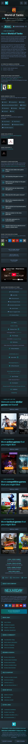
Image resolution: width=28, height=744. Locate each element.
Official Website (15, 291)
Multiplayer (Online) (18, 124)
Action (5, 102)
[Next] (25, 423)
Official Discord (15, 298)
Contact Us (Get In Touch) (10, 677)
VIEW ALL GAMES (14, 409)
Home (6, 577)
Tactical (6, 111)
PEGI (2, 78)
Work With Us (7, 697)
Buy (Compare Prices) (15, 301)
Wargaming (10, 135)
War (13, 111)
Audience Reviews (19, 26)
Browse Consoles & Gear (10, 665)
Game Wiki (14, 295)
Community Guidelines (10, 709)
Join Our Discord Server (10, 685)
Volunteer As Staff (8, 700)
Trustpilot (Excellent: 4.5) (10, 714)
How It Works (7, 622)
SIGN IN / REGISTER (25, 3)
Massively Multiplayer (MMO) (11, 105)
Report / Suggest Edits (14, 311)
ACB (16, 78)
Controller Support (8, 127)
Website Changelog (9, 645)
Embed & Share (15, 315)
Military (24, 105)
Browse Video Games (9, 657)
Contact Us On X (8, 682)
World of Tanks (15, 235)
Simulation (6, 108)
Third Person (16, 121)
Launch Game (14, 308)
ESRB (19, 77)
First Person (6, 121)
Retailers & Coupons (9, 625)
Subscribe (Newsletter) (10, 630)
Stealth (23, 108)
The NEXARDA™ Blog (9, 639)
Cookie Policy (21, 732)
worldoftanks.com (13, 354)
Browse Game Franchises (10, 659)
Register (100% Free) (9, 627)
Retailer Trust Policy (9, 712)
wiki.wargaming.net (13, 362)
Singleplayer (6, 124)
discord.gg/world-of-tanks (13, 371)
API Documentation (9, 717)
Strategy (15, 108)
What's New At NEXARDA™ (10, 642)
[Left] (2, 26)
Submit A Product (8, 694)
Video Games (16, 577)
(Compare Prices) (17, 339)
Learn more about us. (17, 601)
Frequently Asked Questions (12, 166)
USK (6, 78)
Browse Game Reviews (10, 667)
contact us (22, 166)
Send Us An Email (8, 680)
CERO (10, 78)
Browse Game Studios (9, 662)
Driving (22, 102)
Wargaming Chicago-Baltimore (18, 386)
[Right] (26, 26)
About (8, 26)
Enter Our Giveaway (9, 647)
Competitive (14, 102)
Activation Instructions (14, 305)
